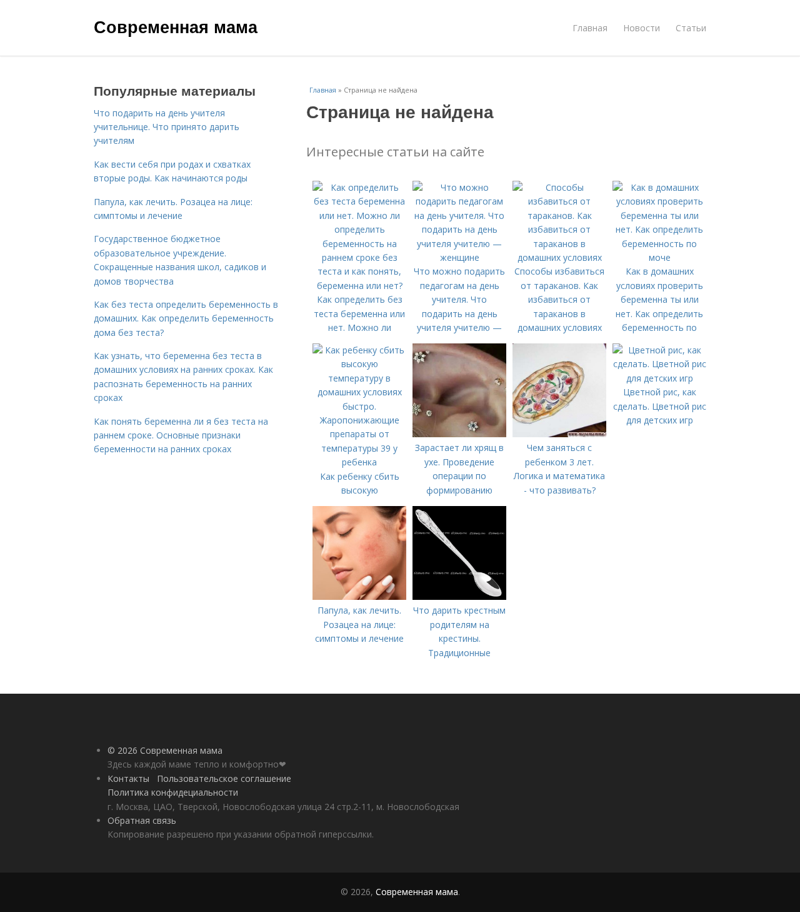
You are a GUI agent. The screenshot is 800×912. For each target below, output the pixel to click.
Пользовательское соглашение (224, 778)
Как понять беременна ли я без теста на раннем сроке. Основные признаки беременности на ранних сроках (181, 435)
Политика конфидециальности (173, 792)
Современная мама (176, 26)
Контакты (128, 778)
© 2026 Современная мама (165, 750)
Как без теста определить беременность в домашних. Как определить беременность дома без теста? (186, 318)
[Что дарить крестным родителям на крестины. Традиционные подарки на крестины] (459, 596)
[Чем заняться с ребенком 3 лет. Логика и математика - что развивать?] (559, 434)
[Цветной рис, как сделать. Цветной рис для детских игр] (659, 378)
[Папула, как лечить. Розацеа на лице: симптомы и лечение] (359, 596)
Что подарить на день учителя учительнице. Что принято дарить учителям (166, 127)
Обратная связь (142, 820)
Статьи (691, 28)
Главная (590, 28)
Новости (641, 28)
